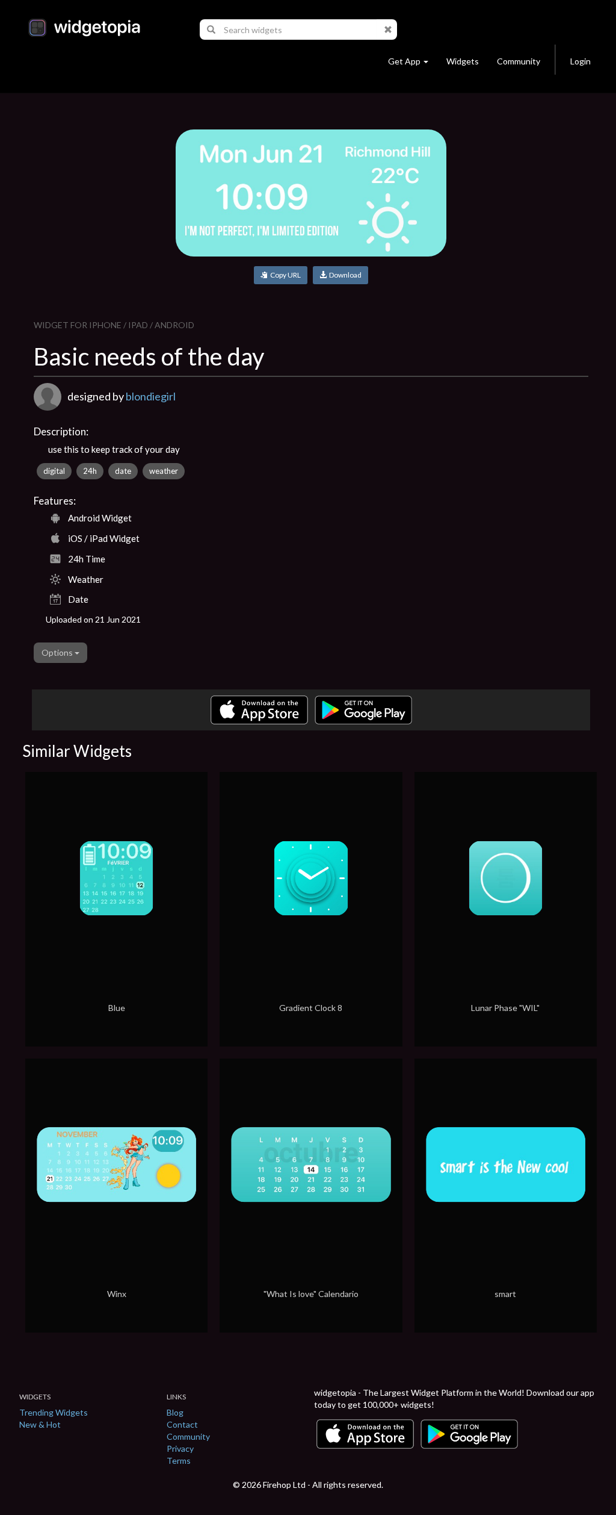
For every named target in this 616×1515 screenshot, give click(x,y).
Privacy (180, 1448)
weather (163, 471)
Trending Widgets (53, 1412)
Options (58, 652)
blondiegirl (151, 396)
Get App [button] (404, 61)
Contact (182, 1424)
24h (90, 471)
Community (518, 61)
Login (580, 61)
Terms (179, 1460)
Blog (175, 1412)
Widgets (462, 61)
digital (54, 471)
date (123, 471)
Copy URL (284, 274)
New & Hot (40, 1424)
